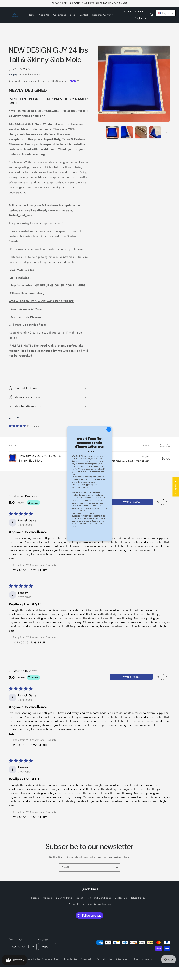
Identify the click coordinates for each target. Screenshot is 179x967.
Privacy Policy (76, 904)
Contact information (143, 959)
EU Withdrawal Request (69, 898)
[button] (103, 14)
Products (47, 898)
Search (35, 898)
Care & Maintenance (99, 904)
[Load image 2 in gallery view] (126, 132)
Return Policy (137, 898)
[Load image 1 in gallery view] (112, 132)
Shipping (13, 74)
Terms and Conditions (98, 898)
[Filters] (158, 502)
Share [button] (15, 417)
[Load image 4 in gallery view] (155, 132)
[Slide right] (166, 132)
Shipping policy (123, 959)
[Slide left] (101, 132)
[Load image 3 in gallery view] (141, 132)
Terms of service (104, 959)
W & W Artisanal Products (29, 959)
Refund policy (70, 959)
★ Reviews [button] (176, 487)
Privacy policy (87, 959)
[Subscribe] (117, 867)
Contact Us (121, 898)
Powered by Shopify (51, 959)
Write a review (131, 502)
